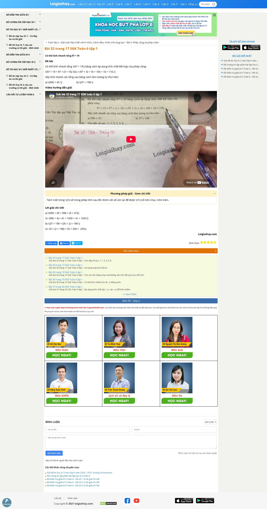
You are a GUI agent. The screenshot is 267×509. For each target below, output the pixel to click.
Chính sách (72, 498)
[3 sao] (208, 242)
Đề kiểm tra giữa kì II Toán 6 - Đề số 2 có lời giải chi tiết (73, 482)
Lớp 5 (147, 4)
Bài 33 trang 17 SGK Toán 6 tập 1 (65, 257)
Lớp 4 (156, 4)
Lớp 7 (128, 4)
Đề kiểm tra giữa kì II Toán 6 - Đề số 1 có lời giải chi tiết (73, 479)
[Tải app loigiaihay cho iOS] (251, 47)
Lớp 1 (183, 4)
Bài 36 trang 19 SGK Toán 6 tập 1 (65, 279)
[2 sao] (205, 242)
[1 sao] (201, 242)
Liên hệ (57, 498)
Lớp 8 (119, 4)
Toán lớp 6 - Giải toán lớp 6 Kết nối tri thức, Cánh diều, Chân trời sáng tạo (86, 42)
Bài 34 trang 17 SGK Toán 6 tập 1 (65, 265)
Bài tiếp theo (131, 250)
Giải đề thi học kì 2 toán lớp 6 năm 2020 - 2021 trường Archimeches (79, 472)
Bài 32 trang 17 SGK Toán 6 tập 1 (71, 48)
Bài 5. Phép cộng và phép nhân (143, 42)
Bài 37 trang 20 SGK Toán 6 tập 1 (65, 286)
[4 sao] (211, 242)
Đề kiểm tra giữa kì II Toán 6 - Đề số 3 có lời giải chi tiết (73, 485)
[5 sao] (215, 242)
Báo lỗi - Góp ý (131, 300)
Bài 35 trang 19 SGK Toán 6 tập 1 (65, 272)
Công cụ (192, 4)
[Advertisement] (242, 123)
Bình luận (52, 243)
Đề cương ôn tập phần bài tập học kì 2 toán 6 (68, 475)
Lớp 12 (82, 4)
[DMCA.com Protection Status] (108, 504)
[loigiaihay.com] (62, 5)
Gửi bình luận (54, 453)
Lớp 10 (101, 4)
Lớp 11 (92, 4)
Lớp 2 (174, 4)
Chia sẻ (65, 243)
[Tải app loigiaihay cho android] (231, 47)
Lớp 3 (165, 4)
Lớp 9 (110, 4)
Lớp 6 (137, 4)
